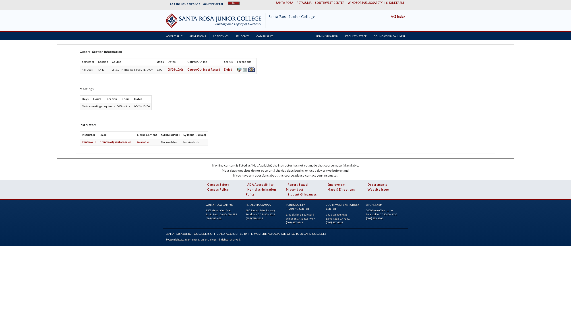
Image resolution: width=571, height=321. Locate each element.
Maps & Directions (341, 189)
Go (234, 3)
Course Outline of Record (203, 69)
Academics (221, 36)
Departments (377, 184)
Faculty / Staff (356, 36)
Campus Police (218, 189)
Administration (326, 36)
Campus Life (264, 36)
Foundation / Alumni (389, 36)
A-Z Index (398, 16)
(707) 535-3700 (374, 218)
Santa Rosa (284, 2)
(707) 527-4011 (214, 218)
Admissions (197, 36)
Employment (336, 184)
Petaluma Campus (258, 204)
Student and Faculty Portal (202, 4)
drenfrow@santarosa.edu (116, 142)
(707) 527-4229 (334, 222)
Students (242, 36)
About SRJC (174, 36)
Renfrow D (89, 142)
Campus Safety (218, 184)
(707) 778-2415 (254, 218)
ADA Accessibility (260, 184)
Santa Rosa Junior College (292, 16)
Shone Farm (395, 2)
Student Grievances (302, 194)
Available (143, 142)
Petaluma (304, 2)
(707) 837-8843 (294, 222)
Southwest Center (329, 2)
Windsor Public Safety (365, 2)
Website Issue (378, 189)
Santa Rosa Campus (219, 204)
